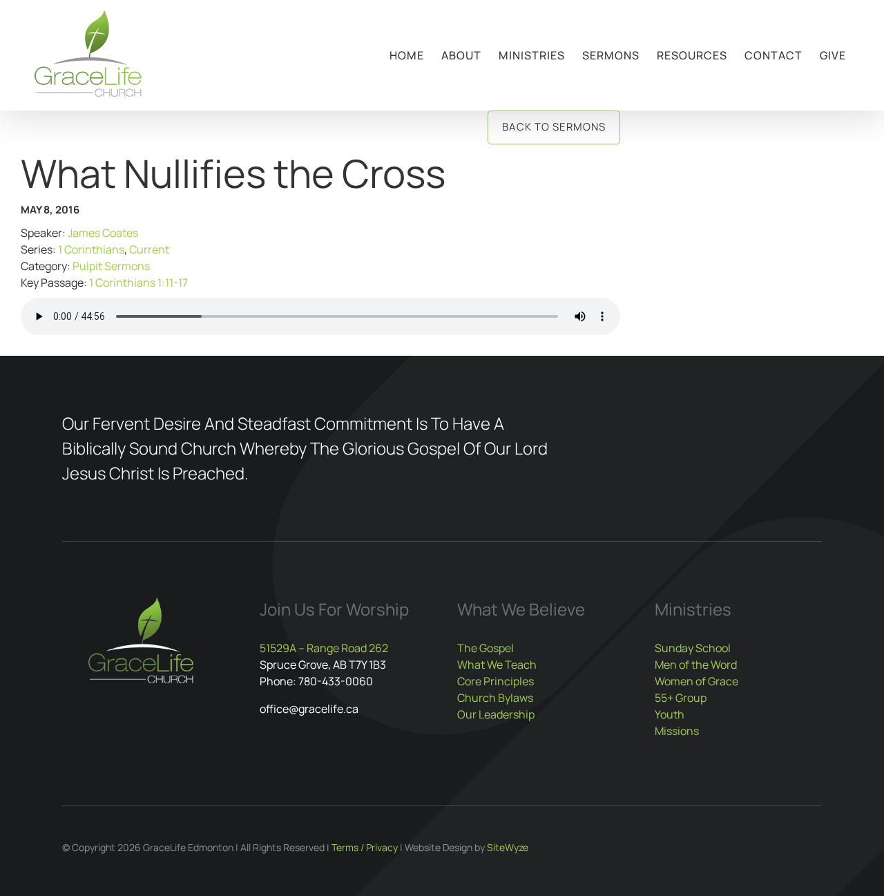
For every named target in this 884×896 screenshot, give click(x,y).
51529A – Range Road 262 (324, 648)
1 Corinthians (91, 249)
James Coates (103, 232)
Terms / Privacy (365, 847)
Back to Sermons (554, 127)
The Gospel (485, 648)
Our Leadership (496, 714)
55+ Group (681, 697)
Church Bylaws (495, 697)
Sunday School (693, 648)
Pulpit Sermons (111, 266)
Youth (669, 714)
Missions (677, 730)
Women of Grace (696, 681)
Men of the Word (696, 664)
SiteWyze (507, 847)
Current (149, 249)
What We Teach (497, 664)
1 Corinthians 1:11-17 (138, 282)
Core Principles (495, 681)
